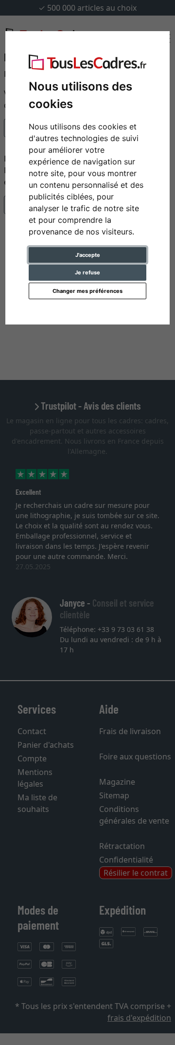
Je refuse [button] (87, 272)
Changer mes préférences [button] (87, 291)
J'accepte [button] (87, 255)
